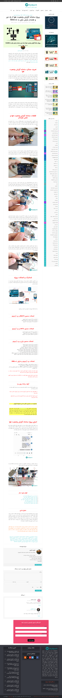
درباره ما (9, 1)
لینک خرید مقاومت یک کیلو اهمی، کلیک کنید (29, 499)
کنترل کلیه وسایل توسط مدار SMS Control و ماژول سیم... (48, 113)
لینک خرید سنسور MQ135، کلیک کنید (30, 502)
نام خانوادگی (44, 633)
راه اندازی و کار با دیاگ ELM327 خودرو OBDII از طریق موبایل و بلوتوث (13, 664)
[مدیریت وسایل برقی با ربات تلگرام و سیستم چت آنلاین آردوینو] (55, 109)
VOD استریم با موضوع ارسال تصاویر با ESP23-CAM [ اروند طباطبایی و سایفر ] (50, 689)
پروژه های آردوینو (17, 15)
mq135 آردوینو (15, 536)
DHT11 (35, 536)
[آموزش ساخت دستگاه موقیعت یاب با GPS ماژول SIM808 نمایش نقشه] (55, 96)
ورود (13, 10)
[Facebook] (37, 657)
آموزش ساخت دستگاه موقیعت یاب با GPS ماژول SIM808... (49, 96)
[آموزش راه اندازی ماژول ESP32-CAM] (55, 104)
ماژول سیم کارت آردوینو (17, 540)
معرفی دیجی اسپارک (45, 696)
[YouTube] (30, 657)
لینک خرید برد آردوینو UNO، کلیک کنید (30, 496)
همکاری (12, 1)
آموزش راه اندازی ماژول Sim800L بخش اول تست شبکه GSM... (48, 100)
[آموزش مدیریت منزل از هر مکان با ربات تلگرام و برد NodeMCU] (55, 87)
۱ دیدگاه (30, 22)
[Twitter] (32, 657)
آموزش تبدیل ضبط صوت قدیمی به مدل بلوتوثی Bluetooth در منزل (13, 655)
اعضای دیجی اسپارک (22, 408)
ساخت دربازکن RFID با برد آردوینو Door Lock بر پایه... (48, 91)
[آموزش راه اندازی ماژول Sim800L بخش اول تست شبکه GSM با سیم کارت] (55, 100)
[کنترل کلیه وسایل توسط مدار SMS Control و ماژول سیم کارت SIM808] (55, 113)
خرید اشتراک (18, 10)
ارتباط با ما (5, 1)
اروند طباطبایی (33, 609)
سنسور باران (35, 539)
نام (41, 582)
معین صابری (24, 22)
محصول (42, 10)
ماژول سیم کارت (25, 540)
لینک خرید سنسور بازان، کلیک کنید (31, 501)
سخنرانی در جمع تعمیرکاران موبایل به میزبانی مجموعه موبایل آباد (51, 685)
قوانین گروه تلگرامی (51, 696)
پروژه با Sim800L (31, 541)
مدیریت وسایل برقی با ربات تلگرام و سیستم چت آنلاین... (48, 109)
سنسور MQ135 (12, 538)
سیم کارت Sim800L (28, 539)
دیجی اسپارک (33, 62)
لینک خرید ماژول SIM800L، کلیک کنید (30, 497)
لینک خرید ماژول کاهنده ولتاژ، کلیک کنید (30, 498)
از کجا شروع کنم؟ (25, 10)
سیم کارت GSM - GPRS (25, 15)
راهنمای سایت (56, 696)
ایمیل (27, 582)
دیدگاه (41, 572)
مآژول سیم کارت (21, 539)
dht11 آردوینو (31, 536)
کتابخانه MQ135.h (17, 541)
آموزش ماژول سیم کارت (26, 538)
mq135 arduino (22, 536)
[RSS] (25, 657)
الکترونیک (37, 10)
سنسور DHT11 (18, 538)
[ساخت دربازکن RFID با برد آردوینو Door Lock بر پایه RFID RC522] (55, 91)
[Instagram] (35, 657)
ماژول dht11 (15, 539)
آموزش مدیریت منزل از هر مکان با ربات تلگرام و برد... (48, 87)
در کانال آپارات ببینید (49, 682)
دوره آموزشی (32, 10)
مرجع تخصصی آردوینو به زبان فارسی (31, 60)
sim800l (11, 536)
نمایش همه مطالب (38, 564)
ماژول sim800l (31, 540)
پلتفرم (50, 10)
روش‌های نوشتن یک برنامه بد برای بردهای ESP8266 (13, 652)
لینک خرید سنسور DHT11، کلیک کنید (30, 503)
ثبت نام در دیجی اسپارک (37, 696)
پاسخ (39, 605)
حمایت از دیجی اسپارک (17, 1)
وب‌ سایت (14, 582)
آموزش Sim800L (34, 538)
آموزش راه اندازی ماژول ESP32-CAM (48, 104)
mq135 (27, 536)
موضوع (46, 10)
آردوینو (31, 15)
